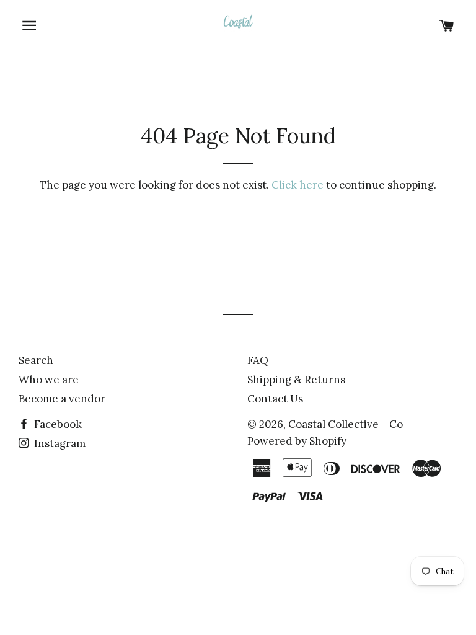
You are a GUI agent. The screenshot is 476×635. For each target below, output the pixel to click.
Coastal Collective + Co (345, 424)
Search (36, 360)
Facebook (57, 424)
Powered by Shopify (296, 441)
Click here (297, 185)
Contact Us (275, 399)
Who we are (49, 379)
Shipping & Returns (296, 379)
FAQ (257, 360)
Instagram (59, 443)
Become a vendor (62, 399)
